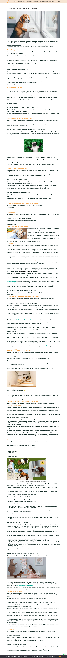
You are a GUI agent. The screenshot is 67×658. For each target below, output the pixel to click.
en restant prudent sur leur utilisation (25, 585)
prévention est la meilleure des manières (23, 319)
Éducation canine (35, 1)
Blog (55, 1)
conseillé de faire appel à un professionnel (47, 345)
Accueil (15, 1)
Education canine (11, 10)
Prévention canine (29, 1)
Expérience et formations (21, 1)
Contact (59, 1)
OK (60, 656)
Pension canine (51, 1)
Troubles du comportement (44, 1)
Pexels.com (38, 579)
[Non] (65, 656)
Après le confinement (11, 281)
